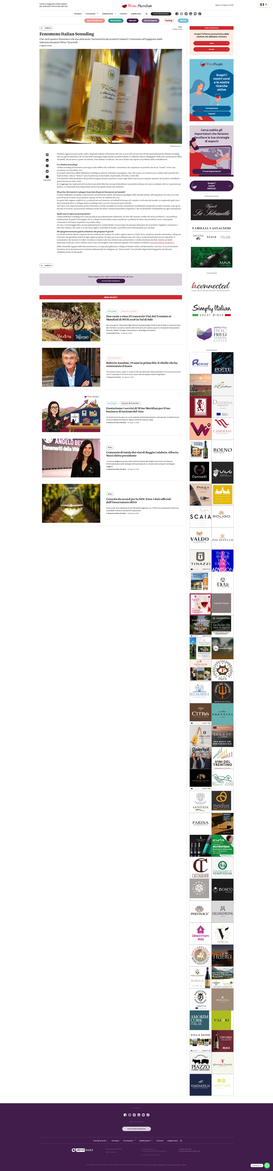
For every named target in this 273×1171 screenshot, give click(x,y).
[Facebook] (177, 13)
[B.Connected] (212, 287)
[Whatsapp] (267, 1165)
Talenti (211, 113)
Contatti (123, 14)
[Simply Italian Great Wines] (212, 310)
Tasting (168, 20)
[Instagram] (181, 13)
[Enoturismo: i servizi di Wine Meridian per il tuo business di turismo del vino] (71, 412)
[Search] (147, 14)
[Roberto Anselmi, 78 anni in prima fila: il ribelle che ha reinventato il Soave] (71, 367)
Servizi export (150, 20)
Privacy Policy (152, 1165)
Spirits (183, 20)
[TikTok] (199, 13)
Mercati (132, 20)
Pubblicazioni (107, 14)
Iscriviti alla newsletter (161, 14)
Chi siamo (78, 14)
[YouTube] (195, 13)
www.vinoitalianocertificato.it (162, 243)
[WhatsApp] (47, 165)
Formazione (90, 14)
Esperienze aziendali (128, 311)
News (110, 447)
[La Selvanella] (212, 210)
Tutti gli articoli (99, 1141)
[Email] (47, 171)
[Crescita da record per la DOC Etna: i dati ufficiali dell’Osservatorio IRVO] (71, 503)
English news (136, 14)
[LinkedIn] (190, 13)
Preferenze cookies (174, 1165)
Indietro (48, 28)
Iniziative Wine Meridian (130, 403)
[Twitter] (186, 13)
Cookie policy (162, 1165)
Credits (184, 1165)
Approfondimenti (95, 20)
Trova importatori (211, 171)
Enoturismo (115, 20)
